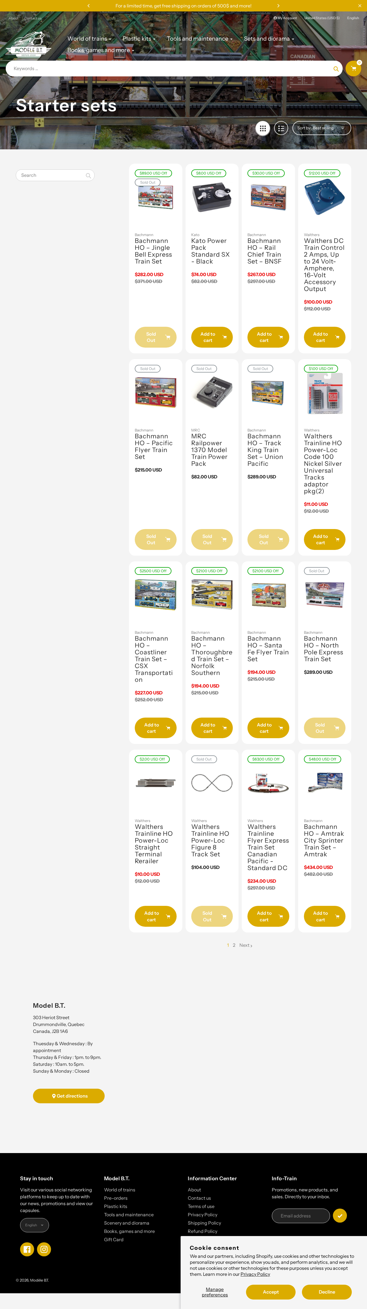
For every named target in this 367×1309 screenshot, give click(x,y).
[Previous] (89, 6)
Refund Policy (202, 1231)
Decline (327, 1292)
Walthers (311, 234)
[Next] (278, 6)
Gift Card (114, 1239)
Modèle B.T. (39, 1280)
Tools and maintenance (129, 1214)
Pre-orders (116, 1198)
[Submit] (340, 1216)
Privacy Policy (255, 1274)
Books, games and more (129, 1231)
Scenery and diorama (126, 1223)
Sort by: (304, 127)
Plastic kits (115, 1206)
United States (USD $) (322, 18)
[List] (281, 128)
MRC (195, 430)
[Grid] (263, 128)
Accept (271, 1292)
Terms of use (201, 1206)
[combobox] (55, 175)
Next (244, 945)
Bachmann (144, 234)
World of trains (119, 1190)
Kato (195, 234)
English (353, 18)
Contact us (33, 18)
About (14, 18)
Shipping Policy (204, 1223)
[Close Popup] (360, 6)
